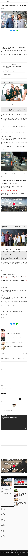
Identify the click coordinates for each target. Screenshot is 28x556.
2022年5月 (2, 513)
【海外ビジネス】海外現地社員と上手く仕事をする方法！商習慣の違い (12, 66)
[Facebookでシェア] (14, 30)
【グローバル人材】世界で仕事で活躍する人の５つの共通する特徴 (14, 337)
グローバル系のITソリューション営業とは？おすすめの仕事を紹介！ (14, 346)
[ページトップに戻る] (26, 554)
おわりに (4, 75)
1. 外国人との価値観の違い (6, 67)
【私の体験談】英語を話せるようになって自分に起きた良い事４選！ (22, 503)
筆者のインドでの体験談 (6, 70)
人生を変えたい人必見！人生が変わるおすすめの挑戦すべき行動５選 (22, 499)
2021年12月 (2, 519)
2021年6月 (2, 526)
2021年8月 (2, 524)
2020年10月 (2, 536)
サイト (2, 377)
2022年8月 (2, 509)
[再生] (15, 484)
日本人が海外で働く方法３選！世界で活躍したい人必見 (12, 333)
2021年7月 (2, 525)
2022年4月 (2, 514)
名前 (2, 369)
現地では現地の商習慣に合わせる (7, 74)
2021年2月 (2, 531)
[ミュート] (24, 472)
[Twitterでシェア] (11, 30)
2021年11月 (2, 520)
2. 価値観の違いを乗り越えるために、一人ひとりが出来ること (11, 71)
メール (2, 373)
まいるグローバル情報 (5, 1)
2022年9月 (2, 508)
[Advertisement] (14, 39)
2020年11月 (2, 535)
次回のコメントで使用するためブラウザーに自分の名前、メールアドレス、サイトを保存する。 (13, 382)
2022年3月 (2, 515)
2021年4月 (2, 529)
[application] (14, 422)
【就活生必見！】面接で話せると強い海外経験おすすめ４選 (13, 342)
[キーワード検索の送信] (20, 399)
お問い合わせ (11, 550)
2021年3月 (2, 530)
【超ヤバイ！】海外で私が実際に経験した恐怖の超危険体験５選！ (22, 490)
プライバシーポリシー (15, 550)
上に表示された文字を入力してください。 (7, 388)
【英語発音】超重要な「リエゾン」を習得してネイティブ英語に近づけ (22, 494)
